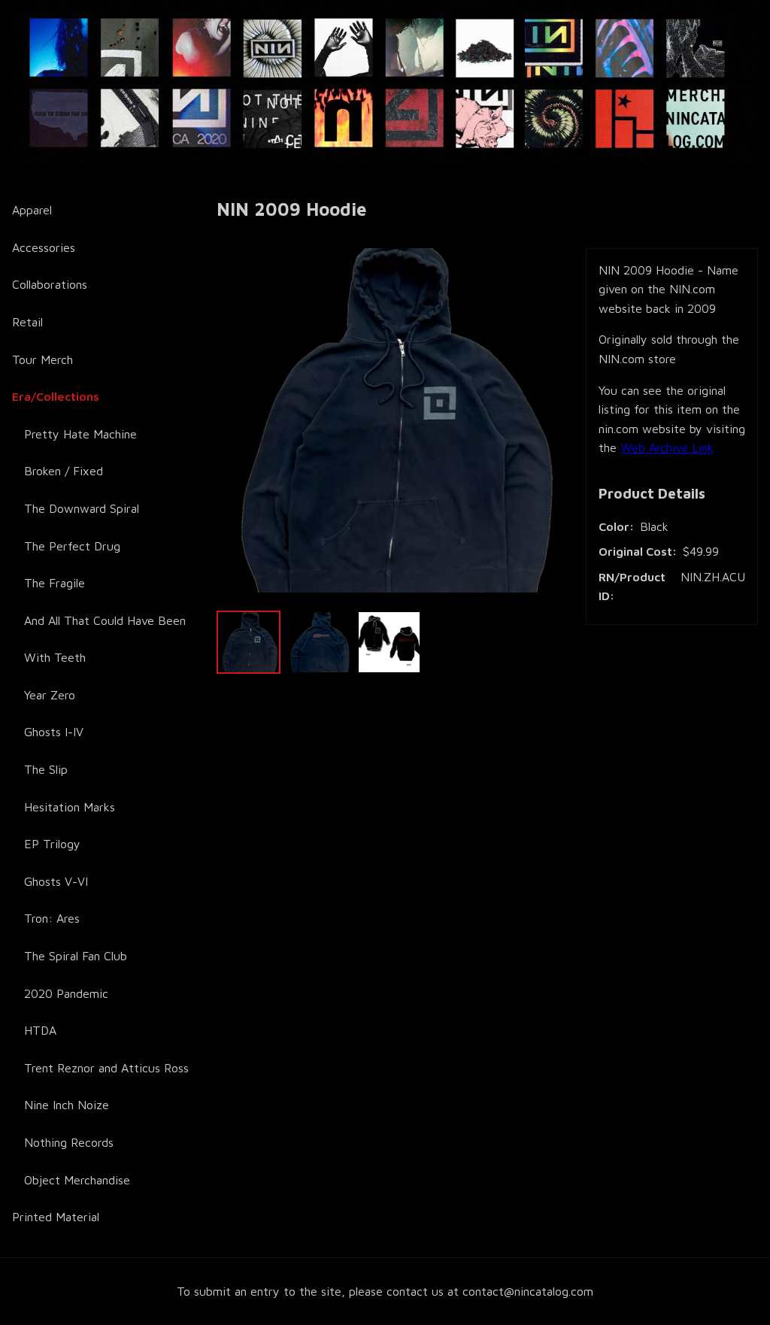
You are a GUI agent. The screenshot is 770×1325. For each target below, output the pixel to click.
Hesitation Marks (69, 807)
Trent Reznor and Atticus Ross (106, 1068)
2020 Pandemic (66, 993)
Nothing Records (69, 1142)
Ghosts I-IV (53, 731)
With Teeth (55, 657)
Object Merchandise (77, 1180)
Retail (27, 322)
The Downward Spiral (81, 508)
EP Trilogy (52, 843)
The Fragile (54, 583)
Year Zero (49, 695)
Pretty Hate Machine (80, 434)
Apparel (32, 210)
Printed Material (55, 1216)
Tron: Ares (52, 918)
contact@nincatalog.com (527, 1291)
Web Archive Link (667, 447)
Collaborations (49, 284)
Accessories (43, 247)
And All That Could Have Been (105, 620)
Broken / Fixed (63, 471)
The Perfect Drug (72, 546)
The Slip (46, 769)
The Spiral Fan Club (75, 956)
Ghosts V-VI (56, 881)
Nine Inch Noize (66, 1104)
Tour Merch (42, 359)
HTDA (40, 1030)
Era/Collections (55, 396)
